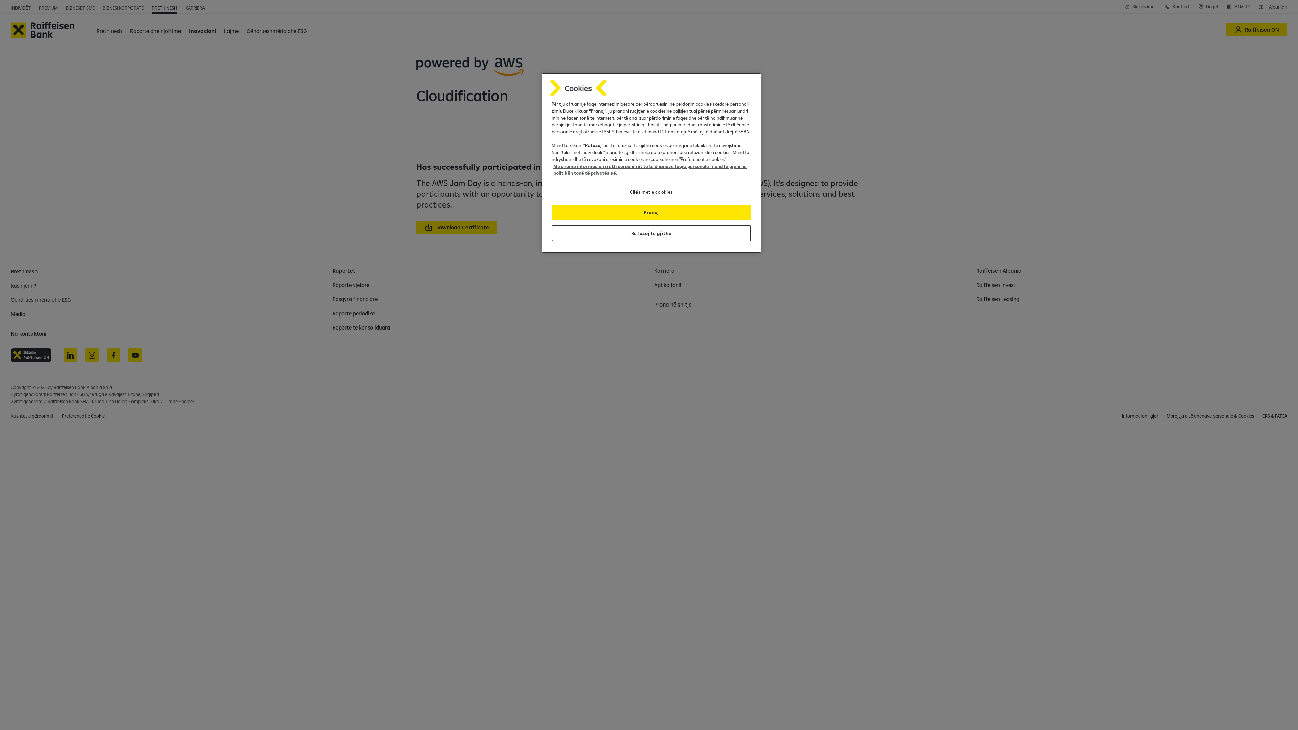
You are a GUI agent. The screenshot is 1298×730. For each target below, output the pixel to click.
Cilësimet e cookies (651, 192)
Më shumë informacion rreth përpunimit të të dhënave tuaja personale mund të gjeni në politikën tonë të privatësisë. (650, 169)
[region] (651, 163)
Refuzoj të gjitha (651, 233)
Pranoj (651, 212)
